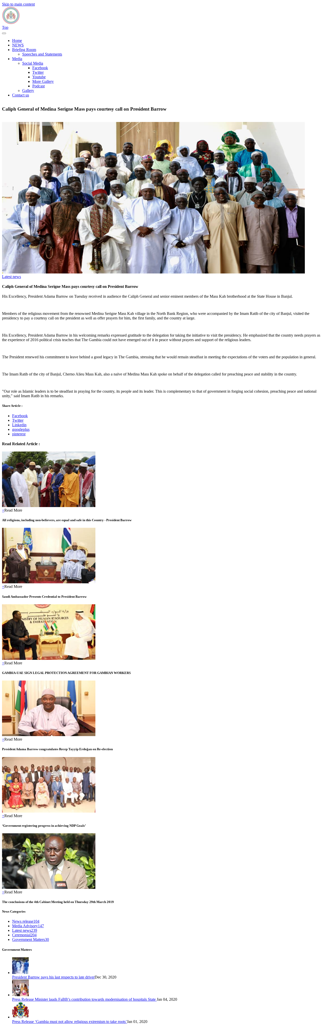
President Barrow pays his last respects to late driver (53, 977)
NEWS (18, 45)
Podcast (38, 86)
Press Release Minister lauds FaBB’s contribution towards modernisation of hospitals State (84, 999)
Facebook (40, 68)
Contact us (20, 95)
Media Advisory (28, 926)
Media (17, 59)
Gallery (28, 90)
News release (25, 921)
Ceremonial (24, 935)
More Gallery (43, 81)
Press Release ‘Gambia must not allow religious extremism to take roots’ (69, 1021)
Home (17, 40)
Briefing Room (24, 49)
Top (5, 27)
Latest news (11, 276)
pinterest (18, 434)
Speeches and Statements (42, 54)
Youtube (39, 77)
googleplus (21, 429)
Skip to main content (18, 4)
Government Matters (30, 939)
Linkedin (19, 425)
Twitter (38, 72)
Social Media (32, 63)
